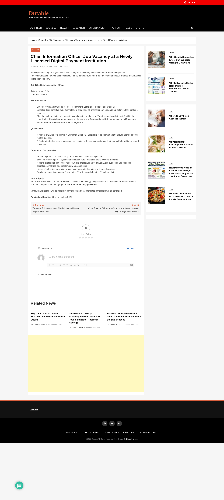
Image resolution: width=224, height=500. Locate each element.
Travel (128, 28)
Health (64, 28)
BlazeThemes (132, 439)
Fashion (115, 28)
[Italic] (53, 265)
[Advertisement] (86, 363)
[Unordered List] (67, 265)
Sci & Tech (36, 28)
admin (35, 66)
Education (78, 28)
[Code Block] (74, 265)
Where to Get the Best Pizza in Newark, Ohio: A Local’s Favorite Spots (181, 196)
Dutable (39, 13)
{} (82, 265)
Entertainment (98, 28)
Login (131, 248)
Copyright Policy (148, 432)
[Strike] (60, 265)
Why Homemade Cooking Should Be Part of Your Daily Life (181, 145)
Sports (140, 28)
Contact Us (72, 432)
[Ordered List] (64, 265)
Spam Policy (129, 432)
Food (171, 111)
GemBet (34, 409)
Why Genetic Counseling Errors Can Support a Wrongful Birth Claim (181, 60)
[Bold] (49, 265)
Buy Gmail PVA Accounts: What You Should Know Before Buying (48, 316)
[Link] (78, 265)
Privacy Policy (112, 432)
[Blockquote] (71, 265)
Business (51, 28)
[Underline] (56, 265)
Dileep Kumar (39, 324)
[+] (85, 265)
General (35, 50)
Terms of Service (91, 432)
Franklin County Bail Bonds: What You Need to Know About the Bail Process (124, 316)
